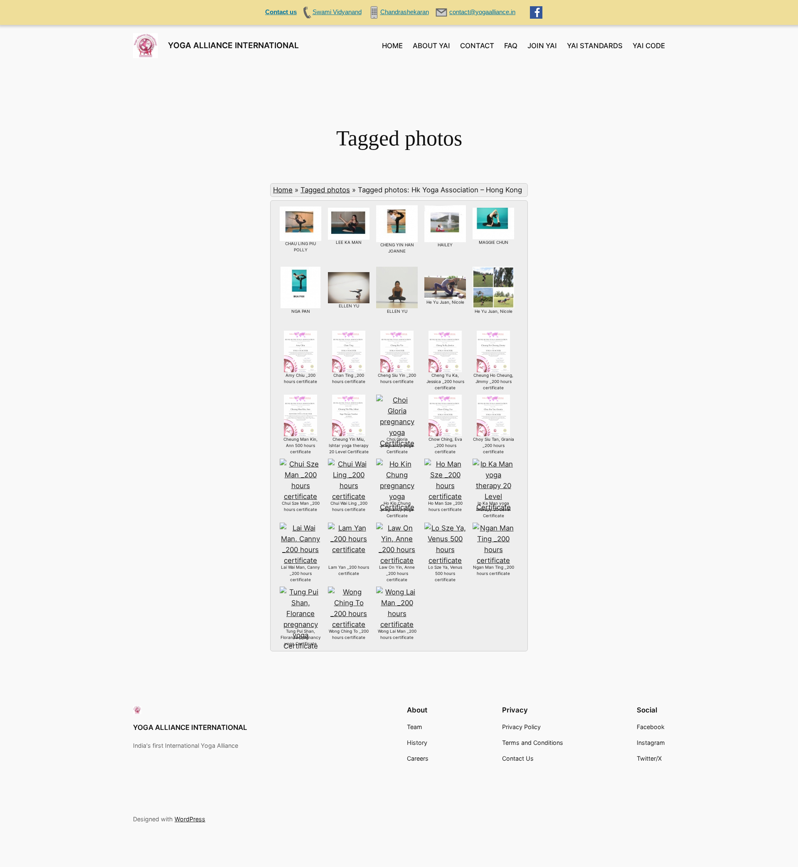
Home (283, 190)
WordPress (190, 819)
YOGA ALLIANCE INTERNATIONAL (233, 45)
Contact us (281, 11)
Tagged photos (325, 190)
